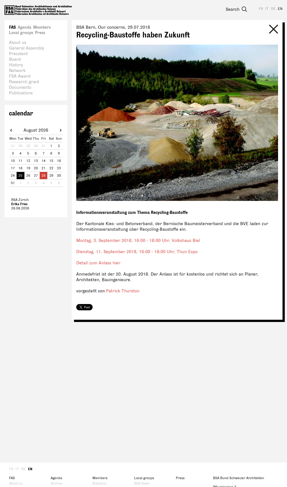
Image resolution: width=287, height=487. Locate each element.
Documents (20, 87)
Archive (56, 483)
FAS (12, 27)
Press (40, 32)
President (18, 53)
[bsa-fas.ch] (38, 10)
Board (15, 59)
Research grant (24, 81)
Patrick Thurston (122, 291)
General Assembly (26, 48)
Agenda (24, 27)
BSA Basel (142, 483)
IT (267, 9)
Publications (21, 93)
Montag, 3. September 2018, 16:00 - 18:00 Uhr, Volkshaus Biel (138, 240)
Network (17, 70)
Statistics (99, 483)
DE (273, 9)
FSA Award (19, 76)
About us (17, 42)
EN (280, 9)
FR (261, 9)
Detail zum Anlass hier (98, 263)
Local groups (21, 32)
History (16, 65)
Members (42, 27)
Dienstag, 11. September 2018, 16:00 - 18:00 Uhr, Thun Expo (137, 251)
